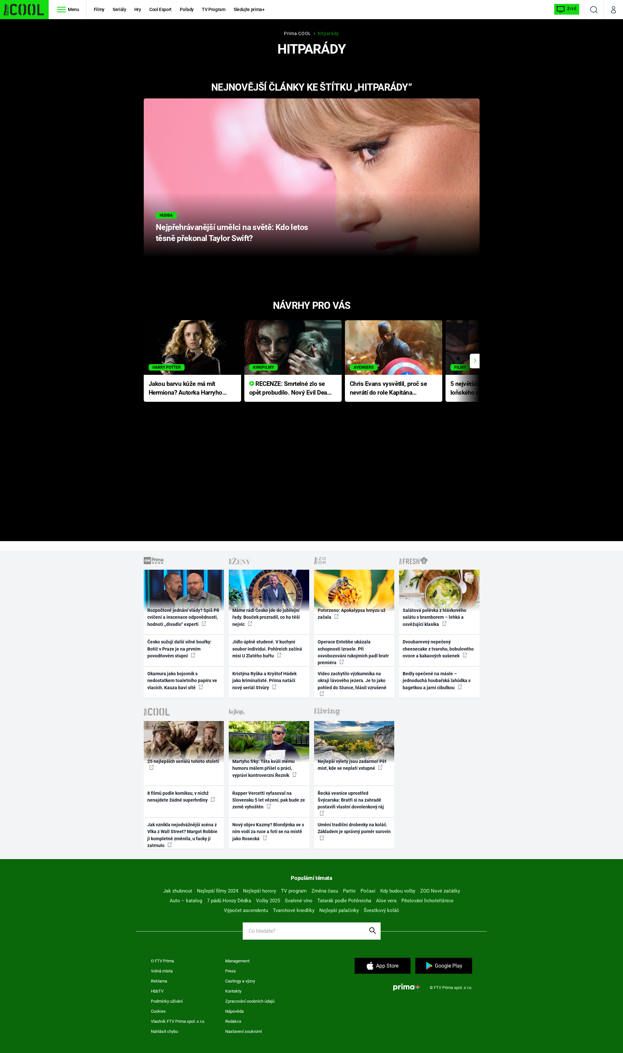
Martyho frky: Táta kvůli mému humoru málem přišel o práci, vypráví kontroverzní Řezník (263, 768)
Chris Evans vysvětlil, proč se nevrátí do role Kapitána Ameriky (388, 388)
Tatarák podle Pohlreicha (344, 901)
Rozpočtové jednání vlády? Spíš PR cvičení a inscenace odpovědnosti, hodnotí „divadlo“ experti (183, 617)
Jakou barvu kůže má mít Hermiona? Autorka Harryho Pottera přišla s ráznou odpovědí (185, 388)
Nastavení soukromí (243, 1031)
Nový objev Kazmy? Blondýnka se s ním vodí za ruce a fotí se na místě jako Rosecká (268, 831)
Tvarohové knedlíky (293, 910)
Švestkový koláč (381, 910)
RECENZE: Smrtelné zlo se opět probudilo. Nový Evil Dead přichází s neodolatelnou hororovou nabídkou (290, 388)
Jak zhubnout (177, 891)
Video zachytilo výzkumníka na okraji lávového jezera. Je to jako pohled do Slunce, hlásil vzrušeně (352, 680)
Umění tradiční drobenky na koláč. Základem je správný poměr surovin (354, 828)
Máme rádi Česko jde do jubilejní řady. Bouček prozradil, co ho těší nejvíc (266, 617)
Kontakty (233, 991)
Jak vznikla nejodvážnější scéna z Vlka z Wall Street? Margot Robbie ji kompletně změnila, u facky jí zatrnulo (182, 835)
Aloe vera (386, 901)
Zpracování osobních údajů (250, 1001)
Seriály (119, 9)
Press (230, 971)
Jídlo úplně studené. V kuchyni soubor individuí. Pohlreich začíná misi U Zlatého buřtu (267, 648)
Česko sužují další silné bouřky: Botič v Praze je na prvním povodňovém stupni (179, 648)
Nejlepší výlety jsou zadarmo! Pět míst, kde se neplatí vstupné (352, 765)
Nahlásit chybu (164, 1031)
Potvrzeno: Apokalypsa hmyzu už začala (351, 614)
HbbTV (157, 991)
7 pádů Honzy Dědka (229, 901)
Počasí (367, 891)
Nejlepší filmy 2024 (217, 891)
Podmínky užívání (167, 1001)
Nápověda (234, 1011)
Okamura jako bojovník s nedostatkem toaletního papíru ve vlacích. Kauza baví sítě (182, 680)
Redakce (233, 1021)
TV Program (213, 9)
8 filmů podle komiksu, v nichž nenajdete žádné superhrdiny (178, 797)
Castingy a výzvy (240, 981)
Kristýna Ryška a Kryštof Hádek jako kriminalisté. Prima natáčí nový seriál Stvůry (264, 680)
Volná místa (162, 971)
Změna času (325, 891)
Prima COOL (297, 33)
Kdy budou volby (397, 891)
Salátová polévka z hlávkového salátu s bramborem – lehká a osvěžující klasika (434, 617)
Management (237, 960)
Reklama (159, 981)
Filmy (99, 9)
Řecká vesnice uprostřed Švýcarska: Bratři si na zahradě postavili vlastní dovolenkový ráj (351, 800)
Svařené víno (298, 901)
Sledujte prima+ (249, 9)
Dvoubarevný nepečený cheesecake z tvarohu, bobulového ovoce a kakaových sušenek (438, 648)
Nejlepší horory (259, 891)
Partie (349, 891)
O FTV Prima (162, 960)
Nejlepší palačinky (339, 910)
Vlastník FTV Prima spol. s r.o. (178, 1021)
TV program (294, 891)
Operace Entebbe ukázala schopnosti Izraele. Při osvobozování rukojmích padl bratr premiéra (353, 652)
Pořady (187, 9)
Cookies (158, 1011)
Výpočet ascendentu (246, 910)
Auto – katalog (186, 901)
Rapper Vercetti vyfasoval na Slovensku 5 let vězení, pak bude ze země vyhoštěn (268, 800)
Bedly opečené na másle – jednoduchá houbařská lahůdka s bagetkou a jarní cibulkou (436, 680)
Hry (137, 9)
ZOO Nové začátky (440, 891)
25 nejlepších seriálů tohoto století (183, 761)
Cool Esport (160, 9)
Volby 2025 (268, 901)
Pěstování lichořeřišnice (427, 901)
